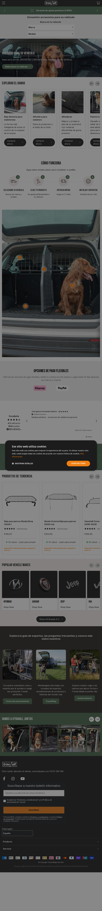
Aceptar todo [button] (78, 463)
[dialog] (51, 455)
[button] (22, 463)
